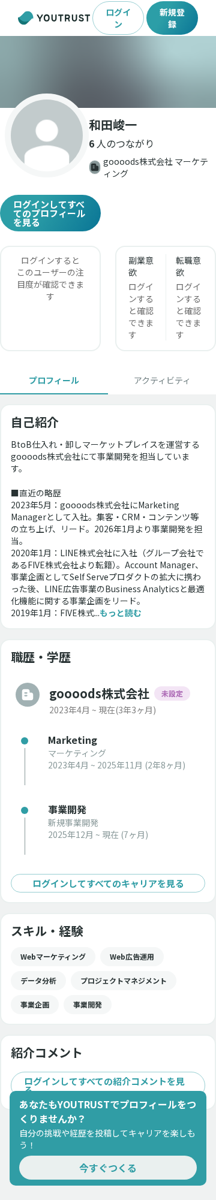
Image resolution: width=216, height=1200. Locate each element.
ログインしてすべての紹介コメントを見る (104, 1085)
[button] (108, 72)
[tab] (54, 380)
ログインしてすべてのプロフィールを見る (49, 213)
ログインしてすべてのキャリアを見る (108, 883)
